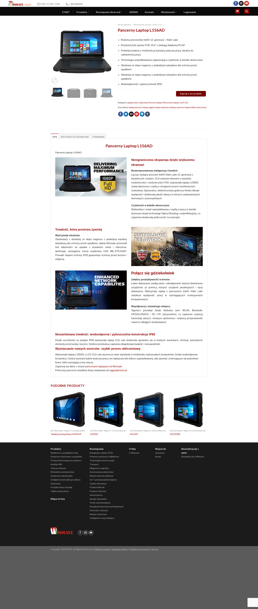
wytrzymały (201, 107)
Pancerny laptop (155, 102)
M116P (134, 434)
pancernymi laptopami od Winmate (103, 366)
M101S (94, 434)
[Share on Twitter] (125, 114)
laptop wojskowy (162, 107)
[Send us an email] (241, 3)
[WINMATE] (20, 3)
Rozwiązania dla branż (108, 12)
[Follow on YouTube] (246, 3)
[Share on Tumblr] (147, 114)
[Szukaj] (246, 11)
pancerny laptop (183, 107)
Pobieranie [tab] (98, 137)
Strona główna (124, 24)
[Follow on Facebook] (235, 3)
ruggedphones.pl (118, 370)
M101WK (175, 434)
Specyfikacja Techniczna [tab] (75, 137)
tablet (193, 107)
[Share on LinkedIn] (142, 114)
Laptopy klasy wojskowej (137, 102)
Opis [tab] (54, 137)
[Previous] (55, 53)
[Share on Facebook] (120, 114)
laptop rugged (148, 107)
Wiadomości (168, 12)
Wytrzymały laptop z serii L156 (148, 24)
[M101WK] (188, 409)
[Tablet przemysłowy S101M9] (69, 409)
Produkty (82, 12)
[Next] (108, 53)
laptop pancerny (135, 107)
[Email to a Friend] (131, 114)
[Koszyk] (237, 11)
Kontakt (149, 12)
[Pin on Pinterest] (136, 114)
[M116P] (148, 409)
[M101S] (108, 409)
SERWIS (133, 12)
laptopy (173, 107)
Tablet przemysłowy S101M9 (66, 434)
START (66, 12)
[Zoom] (54, 81)
